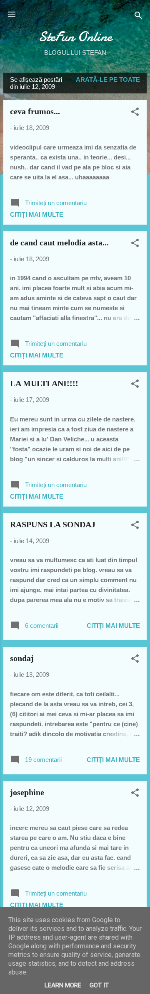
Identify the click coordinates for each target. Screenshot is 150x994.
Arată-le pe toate (108, 79)
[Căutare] (138, 16)
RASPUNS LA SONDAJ (52, 524)
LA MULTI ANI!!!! (44, 383)
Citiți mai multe (36, 214)
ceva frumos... (35, 111)
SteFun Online (75, 36)
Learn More (63, 985)
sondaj (22, 658)
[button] (135, 113)
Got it (99, 985)
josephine (27, 792)
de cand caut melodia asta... (59, 242)
